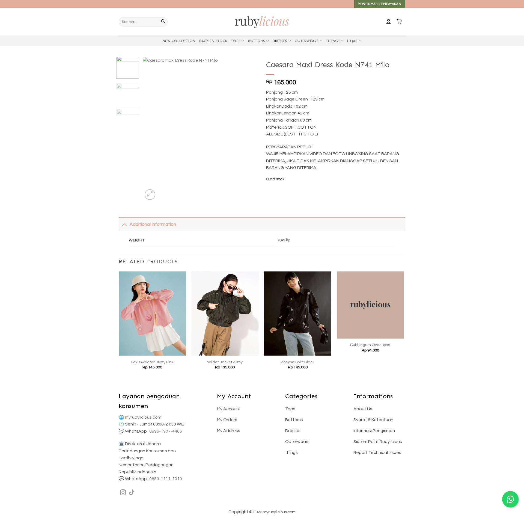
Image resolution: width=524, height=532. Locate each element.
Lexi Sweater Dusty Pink (152, 362)
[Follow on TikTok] (132, 493)
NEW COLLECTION (179, 41)
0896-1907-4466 (165, 431)
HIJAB (352, 41)
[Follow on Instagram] (123, 493)
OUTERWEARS (307, 41)
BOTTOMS (256, 41)
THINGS (333, 41)
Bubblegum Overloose (370, 345)
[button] (388, 21)
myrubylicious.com (143, 417)
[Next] (249, 129)
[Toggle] (124, 224)
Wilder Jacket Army (225, 362)
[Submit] (164, 21)
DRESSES (280, 41)
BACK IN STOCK (213, 41)
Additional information (153, 224)
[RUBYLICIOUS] (262, 21)
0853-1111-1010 (165, 479)
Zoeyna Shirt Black (297, 362)
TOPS (235, 41)
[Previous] (152, 129)
